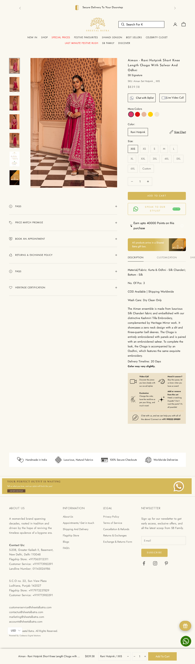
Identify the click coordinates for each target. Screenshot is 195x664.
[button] (131, 114)
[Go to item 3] (14, 103)
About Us (68, 516)
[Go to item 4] (14, 122)
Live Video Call (175, 97)
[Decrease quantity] (134, 656)
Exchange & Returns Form (117, 542)
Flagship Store (71, 535)
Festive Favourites (86, 37)
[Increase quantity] (144, 656)
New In (32, 37)
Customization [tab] (167, 257)
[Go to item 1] (14, 66)
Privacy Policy (111, 516)
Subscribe (154, 552)
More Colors (135, 109)
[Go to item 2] (14, 84)
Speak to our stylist (162, 208)
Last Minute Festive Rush (81, 43)
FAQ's (66, 548)
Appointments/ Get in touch (78, 523)
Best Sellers (134, 37)
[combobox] (114, 656)
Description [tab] (136, 257)
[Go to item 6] (14, 159)
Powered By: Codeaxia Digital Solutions (25, 635)
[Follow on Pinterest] (166, 563)
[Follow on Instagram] (155, 563)
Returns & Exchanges (115, 535)
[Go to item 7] (14, 177)
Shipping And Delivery (75, 529)
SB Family (108, 43)
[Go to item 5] (14, 140)
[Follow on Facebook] (143, 563)
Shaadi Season (112, 37)
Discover (124, 43)
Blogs (66, 542)
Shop (44, 37)
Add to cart (156, 195)
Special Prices (61, 37)
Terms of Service (112, 523)
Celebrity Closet (157, 37)
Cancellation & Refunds (116, 529)
